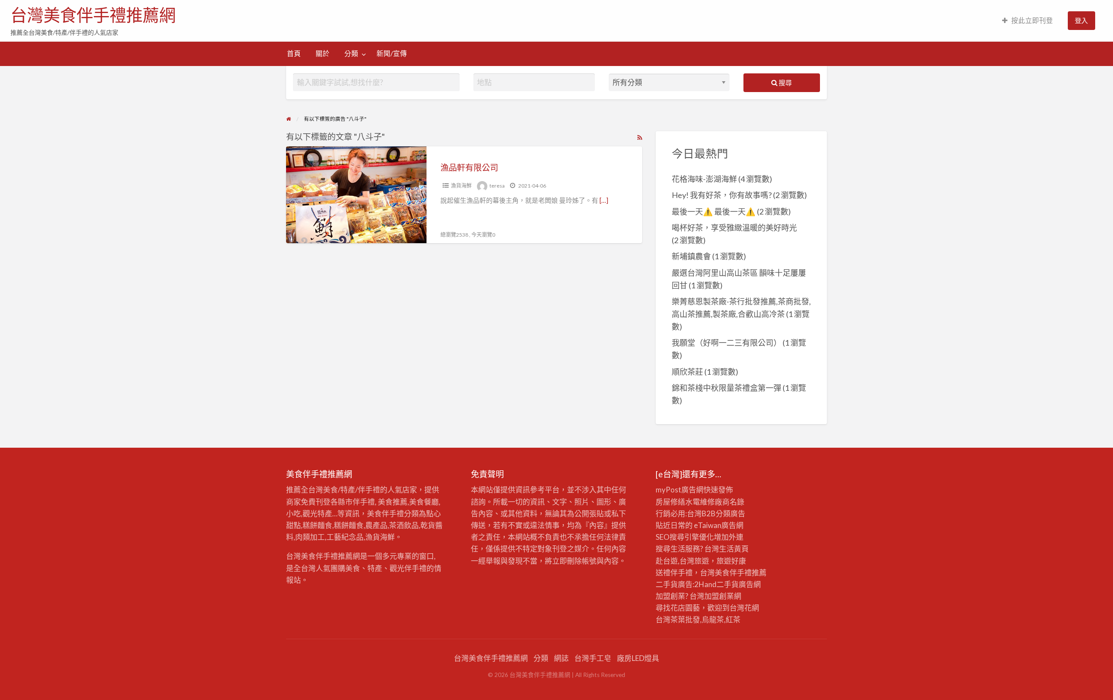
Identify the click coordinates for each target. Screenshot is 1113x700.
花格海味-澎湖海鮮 (704, 179)
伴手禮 (741, 572)
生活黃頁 (734, 548)
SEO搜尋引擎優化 (685, 537)
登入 (1081, 20)
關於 (323, 53)
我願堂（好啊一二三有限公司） (726, 342)
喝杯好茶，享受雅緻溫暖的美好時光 (734, 227)
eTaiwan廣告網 (718, 525)
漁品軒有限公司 (469, 167)
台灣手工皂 (592, 658)
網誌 (561, 658)
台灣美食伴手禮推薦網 (93, 15)
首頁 (294, 53)
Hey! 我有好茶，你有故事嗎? (722, 195)
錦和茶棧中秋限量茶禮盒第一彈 (726, 388)
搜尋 (784, 82)
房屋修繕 (670, 501)
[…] (604, 200)
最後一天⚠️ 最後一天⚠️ (714, 211)
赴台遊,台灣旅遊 (682, 560)
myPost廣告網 (679, 489)
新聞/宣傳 (392, 53)
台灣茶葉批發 (678, 619)
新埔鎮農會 (691, 256)
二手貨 (727, 584)
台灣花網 (744, 607)
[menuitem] (1027, 20)
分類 (351, 53)
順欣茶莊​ (687, 371)
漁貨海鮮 (461, 185)
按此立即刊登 (1032, 20)
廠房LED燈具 (638, 658)
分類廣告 (730, 513)
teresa (497, 185)
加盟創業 (719, 596)
